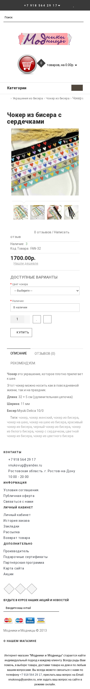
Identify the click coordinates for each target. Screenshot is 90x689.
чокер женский (40, 417)
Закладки (11, 526)
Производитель (16, 551)
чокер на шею (17, 422)
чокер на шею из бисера (47, 422)
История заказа (16, 520)
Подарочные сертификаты (25, 557)
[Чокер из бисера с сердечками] (45, 162)
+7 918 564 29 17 (22, 459)
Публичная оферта (19, 496)
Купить (22, 332)
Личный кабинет (17, 515)
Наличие (18, 301)
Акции (8, 574)
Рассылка (11, 532)
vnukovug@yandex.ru (25, 465)
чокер (23, 417)
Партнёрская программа (23, 562)
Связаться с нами (18, 501)
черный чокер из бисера (51, 427)
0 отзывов (41, 232)
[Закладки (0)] (73, 5)
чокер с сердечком (49, 431)
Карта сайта (13, 568)
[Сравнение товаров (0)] (78, 5)
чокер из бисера (66, 417)
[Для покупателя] (84, 5)
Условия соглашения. (21, 490)
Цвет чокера (20, 284)
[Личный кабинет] (67, 5)
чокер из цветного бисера (53, 436)
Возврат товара (16, 538)
